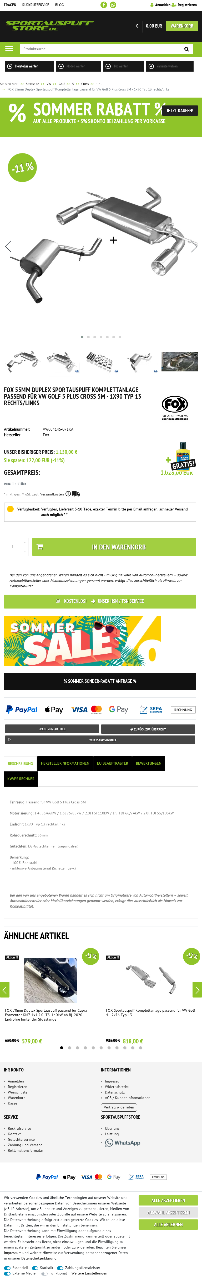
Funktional (58, 1273)
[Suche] (186, 49)
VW (49, 84)
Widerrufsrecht (117, 1087)
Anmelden (16, 1081)
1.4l (99, 84)
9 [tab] (124, 1047)
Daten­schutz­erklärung (39, 1258)
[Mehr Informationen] (101, 1177)
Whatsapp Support (102, 740)
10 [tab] (132, 1047)
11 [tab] (140, 1047)
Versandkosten (52, 494)
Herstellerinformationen (65, 763)
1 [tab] (61, 1047)
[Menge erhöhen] (24, 542)
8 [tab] (116, 1047)
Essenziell (20, 1268)
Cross (85, 84)
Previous (4, 990)
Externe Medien (25, 1273)
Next (197, 990)
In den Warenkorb (119, 547)
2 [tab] (69, 1047)
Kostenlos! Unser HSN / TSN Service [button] (103, 602)
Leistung (112, 1134)
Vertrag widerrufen (119, 1107)
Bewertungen (148, 763)
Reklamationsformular (25, 1150)
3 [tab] (77, 1047)
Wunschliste (17, 1092)
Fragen (10, 5)
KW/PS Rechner (20, 779)
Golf (62, 84)
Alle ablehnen (168, 1225)
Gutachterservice (21, 1139)
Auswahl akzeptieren (168, 1213)
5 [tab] (93, 1047)
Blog (59, 5)
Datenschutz (115, 1092)
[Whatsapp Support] (113, 5)
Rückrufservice (35, 5)
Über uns (112, 1128)
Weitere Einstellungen (89, 1273)
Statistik (46, 1268)
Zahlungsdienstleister (82, 1268)
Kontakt (14, 1134)
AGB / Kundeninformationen (127, 1098)
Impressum (113, 1081)
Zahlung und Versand (25, 1145)
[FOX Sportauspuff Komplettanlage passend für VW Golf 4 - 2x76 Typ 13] (151, 979)
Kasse (12, 1103)
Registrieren (17, 1087)
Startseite (29, 84)
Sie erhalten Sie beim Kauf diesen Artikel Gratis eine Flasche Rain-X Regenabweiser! (181, 457)
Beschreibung (20, 763)
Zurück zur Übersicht (149, 729)
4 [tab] (85, 1047)
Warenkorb (182, 26)
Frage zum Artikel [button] (52, 729)
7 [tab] (109, 1047)
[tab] (21, 764)
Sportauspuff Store (50, 26)
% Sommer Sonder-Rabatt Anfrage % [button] (100, 682)
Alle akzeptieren (168, 1201)
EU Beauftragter (112, 763)
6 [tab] (101, 1047)
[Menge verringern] (24, 551)
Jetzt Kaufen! (180, 111)
